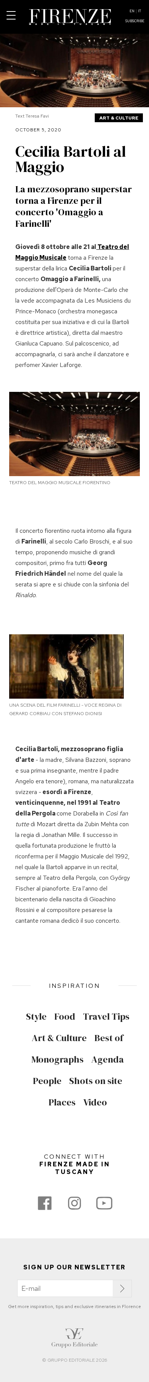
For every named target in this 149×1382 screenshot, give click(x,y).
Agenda (107, 1059)
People (47, 1081)
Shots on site (95, 1081)
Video (95, 1102)
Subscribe (134, 21)
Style (36, 1016)
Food (64, 1016)
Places (62, 1102)
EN (132, 11)
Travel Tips (106, 1016)
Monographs (57, 1059)
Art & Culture (118, 118)
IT (139, 11)
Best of (108, 1038)
